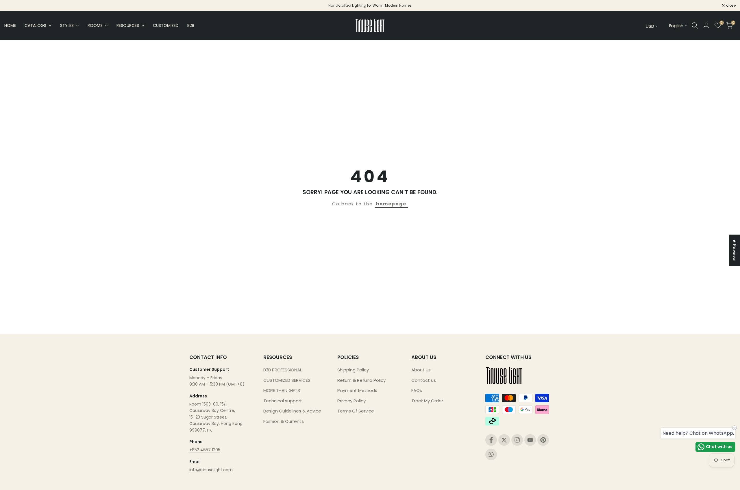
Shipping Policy (353, 370)
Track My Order (427, 401)
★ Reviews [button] (735, 250)
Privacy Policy (351, 401)
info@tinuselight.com (211, 470)
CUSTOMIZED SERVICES (286, 380)
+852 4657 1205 (204, 450)
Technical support (282, 401)
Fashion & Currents (283, 421)
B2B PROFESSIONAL (282, 370)
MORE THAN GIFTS (281, 390)
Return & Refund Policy (361, 380)
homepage (391, 204)
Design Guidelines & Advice (292, 411)
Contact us (423, 380)
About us (421, 370)
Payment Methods (357, 390)
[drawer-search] (695, 25)
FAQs (416, 390)
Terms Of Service (355, 411)
